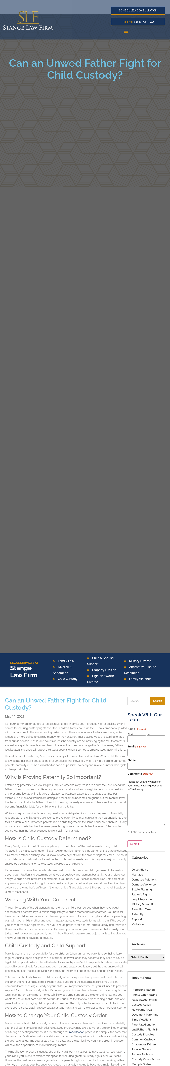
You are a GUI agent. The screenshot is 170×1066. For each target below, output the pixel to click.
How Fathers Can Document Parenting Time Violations (145, 1014)
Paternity (137, 914)
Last (149, 734)
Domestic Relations (144, 879)
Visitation (138, 924)
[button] (125, 31)
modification (76, 1032)
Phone (132, 760)
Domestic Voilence (144, 884)
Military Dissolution (144, 904)
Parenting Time (141, 909)
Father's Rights (141, 894)
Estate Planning (142, 889)
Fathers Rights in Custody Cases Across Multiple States (146, 1059)
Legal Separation (143, 899)
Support (137, 919)
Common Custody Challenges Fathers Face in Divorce (144, 1044)
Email (137, 746)
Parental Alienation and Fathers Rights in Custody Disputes (145, 1029)
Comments (140, 773)
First (130, 734)
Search (157, 700)
